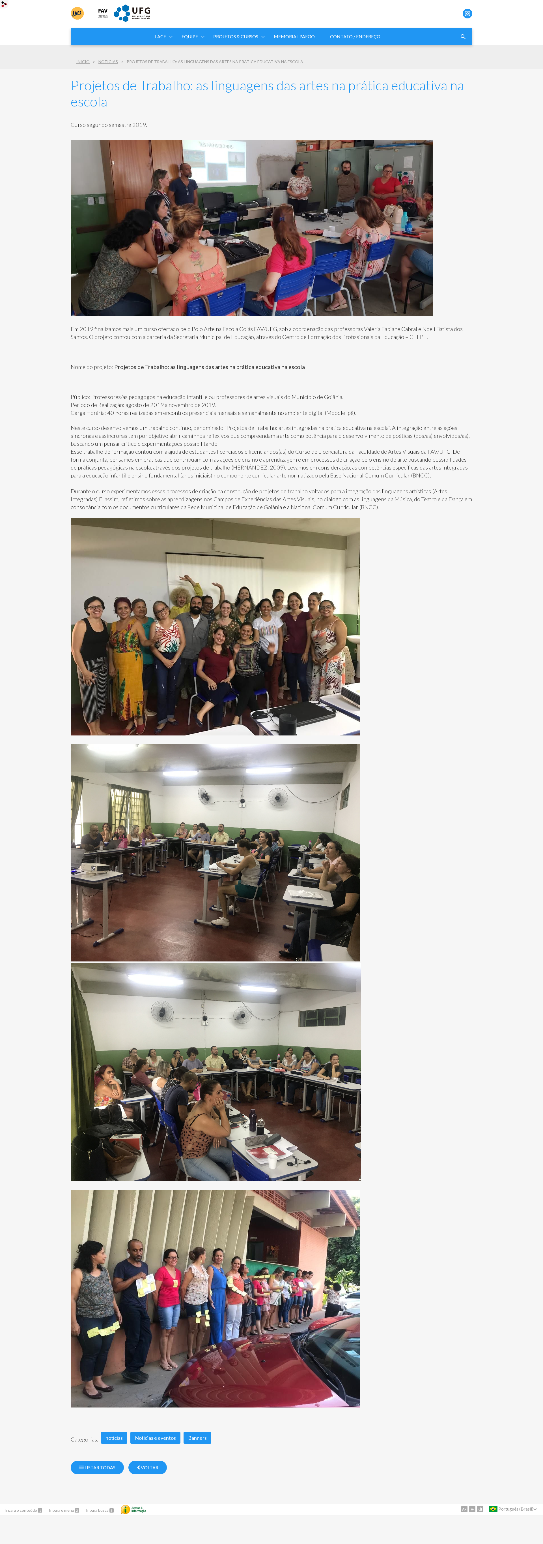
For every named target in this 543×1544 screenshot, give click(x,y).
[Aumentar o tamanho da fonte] (464, 1509)
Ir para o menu (62, 1510)
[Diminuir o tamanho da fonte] (472, 1509)
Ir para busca (97, 1510)
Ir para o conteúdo (21, 1510)
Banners (197, 1438)
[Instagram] (467, 13)
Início (83, 61)
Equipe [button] (190, 36)
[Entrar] (4, 5)
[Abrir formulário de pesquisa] (463, 36)
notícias (114, 1438)
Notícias (108, 61)
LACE (160, 36)
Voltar (149, 1467)
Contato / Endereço (355, 36)
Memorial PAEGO (294, 36)
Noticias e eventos (155, 1438)
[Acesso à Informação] (133, 1509)
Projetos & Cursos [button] (235, 36)
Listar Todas (99, 1467)
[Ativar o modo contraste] (480, 1509)
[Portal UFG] (132, 20)
